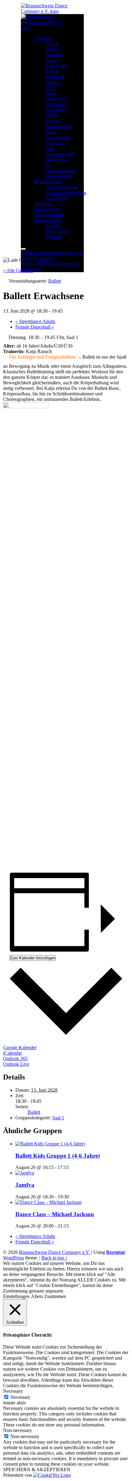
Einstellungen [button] (16, 1296)
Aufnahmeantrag (61, 187)
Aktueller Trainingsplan (46, 206)
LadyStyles (56, 65)
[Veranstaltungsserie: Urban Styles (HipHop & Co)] (72, 1196)
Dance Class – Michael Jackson (54, 1214)
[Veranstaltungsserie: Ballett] (72, 1167)
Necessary (20, 1397)
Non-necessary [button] (17, 1430)
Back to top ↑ (54, 1257)
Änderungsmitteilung (65, 192)
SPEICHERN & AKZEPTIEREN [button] (36, 1469)
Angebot (41, 38)
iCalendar (12, 1053)
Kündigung (56, 198)
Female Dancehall (34, 326)
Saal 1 (58, 1117)
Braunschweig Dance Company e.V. (54, 1252)
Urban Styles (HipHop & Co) (54, 52)
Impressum (56, 231)
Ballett (51, 71)
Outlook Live (16, 1064)
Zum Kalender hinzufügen (32, 958)
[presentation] (50, 1143)
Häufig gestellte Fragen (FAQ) (48, 217)
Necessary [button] (13, 1391)
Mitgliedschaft (47, 181)
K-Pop (51, 121)
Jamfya (24, 1185)
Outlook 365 (15, 1058)
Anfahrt (52, 225)
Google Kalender (20, 1047)
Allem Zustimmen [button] (48, 1296)
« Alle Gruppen (18, 270)
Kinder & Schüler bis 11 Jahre (54, 85)
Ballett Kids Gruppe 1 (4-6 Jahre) (57, 1155)
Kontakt (53, 236)
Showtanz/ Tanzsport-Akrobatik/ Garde (55, 107)
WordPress (13, 1257)
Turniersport (57, 137)
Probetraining (58, 176)
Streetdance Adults (35, 321)
